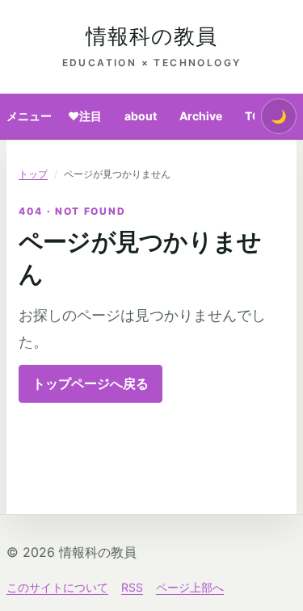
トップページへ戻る (90, 383)
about (140, 116)
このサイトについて (57, 587)
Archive (200, 116)
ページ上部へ (190, 587)
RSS (132, 587)
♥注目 (85, 116)
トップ (33, 174)
